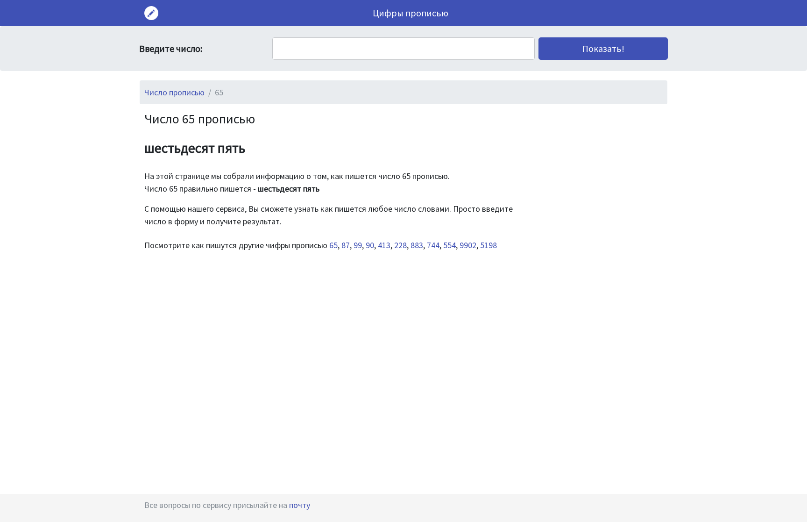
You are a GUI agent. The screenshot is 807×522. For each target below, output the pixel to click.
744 (433, 245)
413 (384, 245)
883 (417, 245)
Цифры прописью (410, 13)
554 (449, 245)
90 (370, 245)
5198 (488, 245)
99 (358, 245)
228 (400, 245)
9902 (468, 245)
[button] (603, 48)
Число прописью (174, 92)
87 (345, 245)
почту (299, 505)
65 (333, 245)
